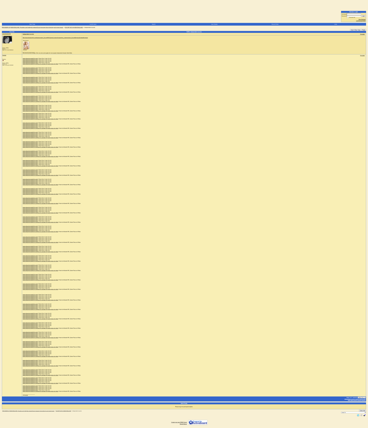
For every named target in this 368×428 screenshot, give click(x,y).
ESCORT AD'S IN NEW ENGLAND (74, 27)
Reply (363, 30)
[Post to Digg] (361, 415)
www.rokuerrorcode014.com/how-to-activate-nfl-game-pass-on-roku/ (40, 64)
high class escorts (352, 400)
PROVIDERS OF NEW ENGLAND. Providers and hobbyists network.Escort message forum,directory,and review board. (32, 27)
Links (335, 24)
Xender (4, 55)
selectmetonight (6, 34)
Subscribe (362, 410)
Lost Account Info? (361, 20)
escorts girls (362, 399)
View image (25, 49)
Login (363, 16)
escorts (357, 399)
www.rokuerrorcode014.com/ (30, 58)
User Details (214, 24)
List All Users (93, 24)
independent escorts (350, 399)
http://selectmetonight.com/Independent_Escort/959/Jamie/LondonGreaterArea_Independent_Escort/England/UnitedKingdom (55, 37)
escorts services (361, 400)
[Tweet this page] (358, 415)
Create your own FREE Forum (179, 422)
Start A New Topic (356, 30)
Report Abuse (183, 424)
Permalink (362, 34)
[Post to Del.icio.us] (364, 415)
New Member (362, 19)
